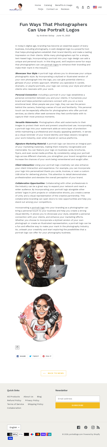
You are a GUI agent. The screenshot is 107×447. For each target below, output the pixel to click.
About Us (28, 396)
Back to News (55, 373)
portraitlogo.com (76, 434)
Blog (39, 396)
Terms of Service (15, 404)
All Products (13, 396)
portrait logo (38, 207)
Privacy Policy (32, 400)
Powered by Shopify (91, 434)
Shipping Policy (35, 404)
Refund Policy (14, 400)
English (13, 427)
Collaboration (14, 408)
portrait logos (51, 64)
